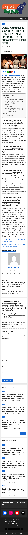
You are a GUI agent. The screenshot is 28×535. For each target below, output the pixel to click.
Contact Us (19, 520)
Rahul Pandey (7, 47)
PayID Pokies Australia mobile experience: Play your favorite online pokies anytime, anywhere (13, 423)
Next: (13, 291)
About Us (12, 520)
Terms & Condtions (13, 524)
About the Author (8, 113)
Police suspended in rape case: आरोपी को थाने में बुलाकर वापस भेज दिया (15, 98)
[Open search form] (25, 18)
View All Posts (20, 274)
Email (4, 367)
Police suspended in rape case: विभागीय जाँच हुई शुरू (15, 102)
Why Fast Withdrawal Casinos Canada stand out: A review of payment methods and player (13, 409)
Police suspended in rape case (11, 75)
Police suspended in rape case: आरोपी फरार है (15, 105)
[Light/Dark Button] (21, 19)
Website (4, 373)
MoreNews (10, 533)
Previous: (13, 283)
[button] (2, 18)
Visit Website (8, 274)
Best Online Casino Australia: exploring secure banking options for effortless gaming (13, 396)
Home (6, 520)
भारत (4, 24)
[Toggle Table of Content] (22, 95)
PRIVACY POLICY (10, 522)
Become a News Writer (13, 526)
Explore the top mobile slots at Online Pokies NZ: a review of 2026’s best (13, 491)
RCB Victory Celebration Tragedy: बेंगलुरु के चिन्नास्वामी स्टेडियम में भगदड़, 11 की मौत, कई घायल (13, 316)
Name (4, 361)
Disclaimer (19, 522)
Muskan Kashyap (7, 400)
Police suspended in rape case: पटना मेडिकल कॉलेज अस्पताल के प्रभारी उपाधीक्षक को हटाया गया (15, 109)
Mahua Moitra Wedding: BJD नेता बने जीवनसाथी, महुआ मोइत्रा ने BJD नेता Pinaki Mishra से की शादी (13, 324)
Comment (5, 339)
